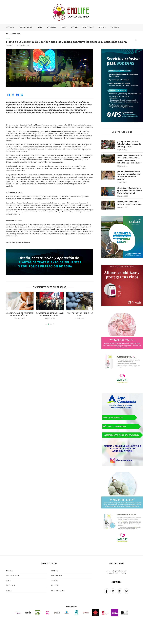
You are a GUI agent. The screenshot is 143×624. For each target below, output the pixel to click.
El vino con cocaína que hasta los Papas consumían (129, 203)
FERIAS (63, 27)
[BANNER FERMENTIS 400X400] (122, 266)
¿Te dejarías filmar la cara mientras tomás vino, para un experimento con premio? (129, 175)
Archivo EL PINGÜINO (122, 132)
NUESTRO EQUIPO (13, 34)
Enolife (10, 45)
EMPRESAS (115, 27)
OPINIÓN (102, 27)
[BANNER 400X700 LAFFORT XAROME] (122, 314)
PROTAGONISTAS (25, 27)
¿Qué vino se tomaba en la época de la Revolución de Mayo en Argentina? (129, 190)
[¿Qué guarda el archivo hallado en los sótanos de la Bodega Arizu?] (108, 144)
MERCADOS (51, 27)
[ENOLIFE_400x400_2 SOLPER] (122, 218)
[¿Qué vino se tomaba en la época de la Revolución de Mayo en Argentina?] (108, 191)
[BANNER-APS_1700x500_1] (49, 250)
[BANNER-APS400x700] (122, 51)
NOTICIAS (10, 27)
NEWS (8, 38)
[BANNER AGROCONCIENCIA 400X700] (122, 394)
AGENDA (74, 27)
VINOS (39, 27)
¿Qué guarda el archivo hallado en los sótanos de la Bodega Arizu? (129, 144)
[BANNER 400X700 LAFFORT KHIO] (122, 474)
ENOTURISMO (88, 27)
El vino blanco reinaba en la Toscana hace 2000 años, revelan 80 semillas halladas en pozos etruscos (130, 159)
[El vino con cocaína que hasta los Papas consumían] (108, 205)
